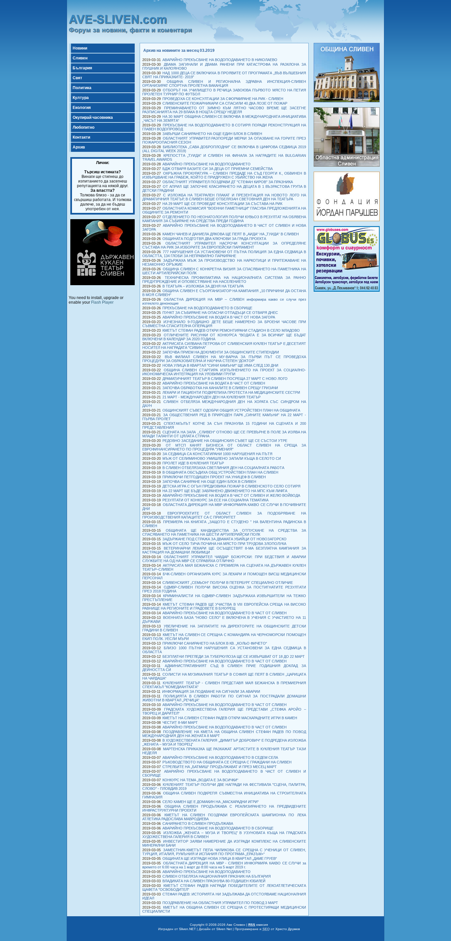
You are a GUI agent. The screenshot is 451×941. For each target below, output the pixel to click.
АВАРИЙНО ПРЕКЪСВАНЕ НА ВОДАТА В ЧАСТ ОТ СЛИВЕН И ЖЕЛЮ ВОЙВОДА (231, 495)
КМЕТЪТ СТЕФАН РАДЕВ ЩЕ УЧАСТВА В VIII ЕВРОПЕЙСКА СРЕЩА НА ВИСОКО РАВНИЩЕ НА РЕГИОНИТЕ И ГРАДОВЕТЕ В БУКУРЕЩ (224, 606)
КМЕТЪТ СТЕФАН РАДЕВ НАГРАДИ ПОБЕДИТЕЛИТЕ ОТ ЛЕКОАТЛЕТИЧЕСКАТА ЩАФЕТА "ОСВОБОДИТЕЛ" (224, 887)
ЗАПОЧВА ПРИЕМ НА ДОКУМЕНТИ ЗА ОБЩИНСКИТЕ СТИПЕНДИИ (220, 352)
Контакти (81, 137)
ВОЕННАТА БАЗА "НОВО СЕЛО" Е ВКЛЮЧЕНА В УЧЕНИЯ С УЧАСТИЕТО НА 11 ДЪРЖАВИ (224, 619)
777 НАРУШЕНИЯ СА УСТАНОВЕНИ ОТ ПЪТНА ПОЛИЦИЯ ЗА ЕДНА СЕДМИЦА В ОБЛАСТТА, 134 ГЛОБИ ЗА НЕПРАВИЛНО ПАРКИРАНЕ (224, 254)
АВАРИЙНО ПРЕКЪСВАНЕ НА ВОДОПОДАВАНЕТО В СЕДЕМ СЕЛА (220, 757)
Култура (81, 97)
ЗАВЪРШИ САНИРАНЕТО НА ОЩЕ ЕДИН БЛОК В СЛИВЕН (212, 134)
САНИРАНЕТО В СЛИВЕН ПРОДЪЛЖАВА (197, 823)
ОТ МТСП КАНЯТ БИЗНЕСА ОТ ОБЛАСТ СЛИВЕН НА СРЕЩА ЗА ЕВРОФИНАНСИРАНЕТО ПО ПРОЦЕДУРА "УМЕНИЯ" (224, 447)
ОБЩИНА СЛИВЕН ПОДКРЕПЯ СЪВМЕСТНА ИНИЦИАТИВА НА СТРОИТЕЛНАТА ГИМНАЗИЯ (224, 795)
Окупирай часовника (93, 117)
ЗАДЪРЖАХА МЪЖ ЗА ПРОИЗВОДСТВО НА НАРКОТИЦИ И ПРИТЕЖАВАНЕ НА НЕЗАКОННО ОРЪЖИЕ (224, 262)
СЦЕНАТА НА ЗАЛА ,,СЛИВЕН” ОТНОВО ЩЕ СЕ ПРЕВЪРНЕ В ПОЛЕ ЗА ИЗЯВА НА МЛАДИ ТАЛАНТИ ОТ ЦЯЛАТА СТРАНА (224, 434)
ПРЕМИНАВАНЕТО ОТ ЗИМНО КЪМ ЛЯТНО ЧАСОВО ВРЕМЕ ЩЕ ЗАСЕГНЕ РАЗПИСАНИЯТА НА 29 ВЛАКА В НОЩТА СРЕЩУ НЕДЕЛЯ (224, 110)
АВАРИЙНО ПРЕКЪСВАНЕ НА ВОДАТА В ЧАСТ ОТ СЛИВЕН (213, 383)
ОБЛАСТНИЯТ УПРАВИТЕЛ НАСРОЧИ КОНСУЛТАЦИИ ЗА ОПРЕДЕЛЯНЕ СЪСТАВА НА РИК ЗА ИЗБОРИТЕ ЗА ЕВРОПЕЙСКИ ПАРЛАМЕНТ (224, 245)
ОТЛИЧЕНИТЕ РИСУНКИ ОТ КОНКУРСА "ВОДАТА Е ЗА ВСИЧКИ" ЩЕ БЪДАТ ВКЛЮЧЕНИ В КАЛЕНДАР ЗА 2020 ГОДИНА (224, 337)
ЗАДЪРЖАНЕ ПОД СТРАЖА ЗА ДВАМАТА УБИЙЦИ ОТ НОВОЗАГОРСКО (224, 539)
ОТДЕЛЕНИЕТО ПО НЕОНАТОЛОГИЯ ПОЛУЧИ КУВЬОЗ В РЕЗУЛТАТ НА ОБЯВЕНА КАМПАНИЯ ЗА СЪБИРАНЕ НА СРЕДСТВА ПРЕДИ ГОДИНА (224, 219)
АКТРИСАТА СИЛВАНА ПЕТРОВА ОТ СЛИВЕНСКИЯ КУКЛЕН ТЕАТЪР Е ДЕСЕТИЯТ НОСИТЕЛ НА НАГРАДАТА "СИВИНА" (224, 346)
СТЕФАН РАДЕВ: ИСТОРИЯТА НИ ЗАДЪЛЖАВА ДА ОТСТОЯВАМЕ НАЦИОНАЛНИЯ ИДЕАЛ (224, 896)
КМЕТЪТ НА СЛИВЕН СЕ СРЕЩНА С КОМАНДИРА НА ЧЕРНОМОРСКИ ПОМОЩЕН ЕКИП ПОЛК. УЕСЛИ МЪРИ (224, 637)
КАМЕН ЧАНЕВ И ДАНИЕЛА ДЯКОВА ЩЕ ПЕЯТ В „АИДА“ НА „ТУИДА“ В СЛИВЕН (230, 234)
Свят (77, 78)
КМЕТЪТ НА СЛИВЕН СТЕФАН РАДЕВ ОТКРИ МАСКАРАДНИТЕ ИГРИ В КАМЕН (229, 718)
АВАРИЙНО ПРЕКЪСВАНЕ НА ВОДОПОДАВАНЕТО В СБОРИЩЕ (217, 828)
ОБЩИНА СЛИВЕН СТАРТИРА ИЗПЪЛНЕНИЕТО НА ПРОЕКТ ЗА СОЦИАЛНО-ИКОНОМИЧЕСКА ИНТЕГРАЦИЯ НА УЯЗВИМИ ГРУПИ (224, 372)
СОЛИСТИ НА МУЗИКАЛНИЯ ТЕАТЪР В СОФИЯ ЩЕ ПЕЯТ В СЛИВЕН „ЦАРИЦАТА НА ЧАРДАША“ (224, 676)
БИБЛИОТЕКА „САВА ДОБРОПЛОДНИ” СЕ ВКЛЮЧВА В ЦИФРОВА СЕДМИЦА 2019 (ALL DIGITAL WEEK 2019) (224, 149)
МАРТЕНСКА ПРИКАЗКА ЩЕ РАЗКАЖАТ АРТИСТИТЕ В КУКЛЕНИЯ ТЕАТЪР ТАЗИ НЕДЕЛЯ (224, 751)
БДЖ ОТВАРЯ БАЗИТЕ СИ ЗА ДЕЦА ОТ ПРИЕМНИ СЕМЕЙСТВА (217, 169)
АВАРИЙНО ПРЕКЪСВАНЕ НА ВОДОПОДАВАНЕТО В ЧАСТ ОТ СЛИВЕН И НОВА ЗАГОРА (224, 227)
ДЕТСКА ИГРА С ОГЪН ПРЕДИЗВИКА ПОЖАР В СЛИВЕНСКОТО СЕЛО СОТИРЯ (231, 486)
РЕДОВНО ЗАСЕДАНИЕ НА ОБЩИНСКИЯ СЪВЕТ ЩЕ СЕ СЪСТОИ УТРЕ (224, 441)
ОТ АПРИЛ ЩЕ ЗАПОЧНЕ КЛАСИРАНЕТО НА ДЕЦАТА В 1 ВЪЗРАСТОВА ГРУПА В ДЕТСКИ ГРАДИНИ (224, 188)
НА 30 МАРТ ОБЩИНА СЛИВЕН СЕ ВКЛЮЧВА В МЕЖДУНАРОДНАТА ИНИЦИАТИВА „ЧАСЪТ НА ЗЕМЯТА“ (224, 118)
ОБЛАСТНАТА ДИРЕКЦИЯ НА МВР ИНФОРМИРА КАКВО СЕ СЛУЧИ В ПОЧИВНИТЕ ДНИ (224, 507)
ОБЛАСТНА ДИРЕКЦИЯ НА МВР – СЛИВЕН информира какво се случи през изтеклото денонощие (224, 301)
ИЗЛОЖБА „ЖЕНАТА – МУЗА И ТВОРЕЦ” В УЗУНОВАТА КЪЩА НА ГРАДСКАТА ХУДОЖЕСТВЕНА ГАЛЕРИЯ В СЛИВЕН (224, 835)
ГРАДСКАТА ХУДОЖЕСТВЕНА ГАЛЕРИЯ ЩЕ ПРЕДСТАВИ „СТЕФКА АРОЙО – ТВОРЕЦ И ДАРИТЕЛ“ (224, 711)
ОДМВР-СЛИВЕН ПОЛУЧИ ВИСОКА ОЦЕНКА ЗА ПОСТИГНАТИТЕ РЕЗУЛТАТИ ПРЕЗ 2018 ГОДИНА (224, 589)
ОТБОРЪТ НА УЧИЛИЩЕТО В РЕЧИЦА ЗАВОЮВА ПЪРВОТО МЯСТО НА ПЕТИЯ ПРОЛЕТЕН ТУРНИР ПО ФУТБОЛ (224, 92)
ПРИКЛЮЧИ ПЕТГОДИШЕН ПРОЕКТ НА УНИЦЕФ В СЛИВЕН (214, 477)
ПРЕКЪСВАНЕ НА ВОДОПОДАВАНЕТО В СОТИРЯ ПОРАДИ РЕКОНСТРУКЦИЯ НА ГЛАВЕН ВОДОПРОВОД (224, 127)
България (82, 68)
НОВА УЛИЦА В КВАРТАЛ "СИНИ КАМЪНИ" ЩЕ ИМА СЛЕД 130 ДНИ (220, 365)
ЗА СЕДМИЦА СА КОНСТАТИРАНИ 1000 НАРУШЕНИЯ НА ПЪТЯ (217, 454)
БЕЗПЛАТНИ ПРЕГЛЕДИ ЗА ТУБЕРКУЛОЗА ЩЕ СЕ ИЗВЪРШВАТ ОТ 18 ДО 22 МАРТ (233, 656)
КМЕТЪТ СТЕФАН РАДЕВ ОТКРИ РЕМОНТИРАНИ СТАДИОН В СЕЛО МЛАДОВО (231, 330)
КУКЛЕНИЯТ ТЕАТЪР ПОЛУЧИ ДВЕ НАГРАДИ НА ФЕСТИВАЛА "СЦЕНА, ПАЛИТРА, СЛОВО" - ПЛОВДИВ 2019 (224, 786)
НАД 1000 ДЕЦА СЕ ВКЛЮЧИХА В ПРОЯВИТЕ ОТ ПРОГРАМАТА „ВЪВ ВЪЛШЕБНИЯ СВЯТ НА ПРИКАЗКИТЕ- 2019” (224, 75)
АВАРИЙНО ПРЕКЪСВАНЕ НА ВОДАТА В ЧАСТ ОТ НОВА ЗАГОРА (218, 317)
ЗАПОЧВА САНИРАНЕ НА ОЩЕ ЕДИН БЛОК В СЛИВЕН (209, 482)
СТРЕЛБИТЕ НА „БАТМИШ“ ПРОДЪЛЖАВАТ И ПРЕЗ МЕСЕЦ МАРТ (219, 767)
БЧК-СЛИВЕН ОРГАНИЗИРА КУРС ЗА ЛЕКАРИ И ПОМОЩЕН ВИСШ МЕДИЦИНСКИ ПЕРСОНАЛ (224, 576)
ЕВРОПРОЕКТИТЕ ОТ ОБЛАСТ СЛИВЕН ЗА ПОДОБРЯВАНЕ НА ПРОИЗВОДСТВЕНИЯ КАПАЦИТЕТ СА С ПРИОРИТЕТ (224, 515)
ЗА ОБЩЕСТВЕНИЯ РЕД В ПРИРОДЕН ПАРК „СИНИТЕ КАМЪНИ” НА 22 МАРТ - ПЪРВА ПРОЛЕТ (224, 417)
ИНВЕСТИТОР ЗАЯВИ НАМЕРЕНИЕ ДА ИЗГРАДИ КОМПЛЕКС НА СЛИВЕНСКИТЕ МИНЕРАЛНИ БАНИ (224, 843)
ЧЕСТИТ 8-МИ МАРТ (180, 722)
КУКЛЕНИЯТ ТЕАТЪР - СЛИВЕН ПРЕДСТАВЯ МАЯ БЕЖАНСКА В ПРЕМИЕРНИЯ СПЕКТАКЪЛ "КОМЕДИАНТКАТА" (224, 685)
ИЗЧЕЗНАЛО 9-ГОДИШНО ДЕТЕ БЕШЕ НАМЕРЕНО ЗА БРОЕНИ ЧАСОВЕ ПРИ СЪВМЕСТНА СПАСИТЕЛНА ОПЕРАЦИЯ (224, 324)
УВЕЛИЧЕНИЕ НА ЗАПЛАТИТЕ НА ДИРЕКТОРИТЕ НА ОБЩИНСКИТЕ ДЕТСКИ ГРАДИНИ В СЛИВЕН (224, 628)
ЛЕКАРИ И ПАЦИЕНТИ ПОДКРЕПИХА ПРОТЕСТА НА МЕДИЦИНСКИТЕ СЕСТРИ (231, 392)
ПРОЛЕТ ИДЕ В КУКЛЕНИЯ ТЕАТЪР (193, 463)
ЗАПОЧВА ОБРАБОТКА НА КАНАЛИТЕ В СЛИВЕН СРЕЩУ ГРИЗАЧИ (220, 388)
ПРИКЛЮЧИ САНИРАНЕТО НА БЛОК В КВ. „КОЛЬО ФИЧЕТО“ (214, 643)
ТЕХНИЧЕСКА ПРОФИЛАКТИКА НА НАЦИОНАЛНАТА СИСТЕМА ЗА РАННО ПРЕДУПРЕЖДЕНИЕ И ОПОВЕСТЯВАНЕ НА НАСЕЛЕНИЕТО (224, 280)
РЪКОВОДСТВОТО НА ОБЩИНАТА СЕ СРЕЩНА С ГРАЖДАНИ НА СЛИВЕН (227, 762)
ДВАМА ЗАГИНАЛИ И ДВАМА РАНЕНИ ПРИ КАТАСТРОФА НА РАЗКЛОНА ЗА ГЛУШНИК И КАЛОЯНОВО (224, 66)
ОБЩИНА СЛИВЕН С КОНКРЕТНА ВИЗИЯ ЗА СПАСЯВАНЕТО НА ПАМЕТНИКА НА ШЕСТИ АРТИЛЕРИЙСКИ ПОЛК (224, 271)
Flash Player (102, 302)
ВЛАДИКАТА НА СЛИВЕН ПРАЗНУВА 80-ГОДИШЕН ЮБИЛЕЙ (213, 881)
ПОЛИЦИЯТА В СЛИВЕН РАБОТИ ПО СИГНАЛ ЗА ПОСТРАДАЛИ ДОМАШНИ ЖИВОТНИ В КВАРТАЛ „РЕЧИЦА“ (224, 698)
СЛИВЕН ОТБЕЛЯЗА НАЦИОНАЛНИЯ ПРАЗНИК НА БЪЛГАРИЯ (216, 876)
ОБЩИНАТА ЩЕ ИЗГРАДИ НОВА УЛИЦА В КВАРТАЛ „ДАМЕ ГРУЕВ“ (219, 858)
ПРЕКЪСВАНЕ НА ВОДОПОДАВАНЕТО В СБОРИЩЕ (207, 308)
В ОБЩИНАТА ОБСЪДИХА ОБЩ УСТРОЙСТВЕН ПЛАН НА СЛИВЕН (220, 472)
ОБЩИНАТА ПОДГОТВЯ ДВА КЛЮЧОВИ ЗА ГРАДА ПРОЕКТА (214, 239)
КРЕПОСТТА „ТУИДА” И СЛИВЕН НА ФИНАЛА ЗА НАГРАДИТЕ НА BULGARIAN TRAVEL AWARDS (224, 157)
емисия (258, 924)
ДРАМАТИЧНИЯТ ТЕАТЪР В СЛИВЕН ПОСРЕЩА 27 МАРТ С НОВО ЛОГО (225, 379)
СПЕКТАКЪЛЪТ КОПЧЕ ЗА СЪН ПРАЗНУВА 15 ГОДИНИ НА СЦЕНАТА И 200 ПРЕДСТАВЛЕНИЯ (224, 425)
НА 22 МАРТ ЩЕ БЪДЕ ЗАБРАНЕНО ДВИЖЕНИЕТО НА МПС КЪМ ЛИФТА (224, 491)
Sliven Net (224, 929)
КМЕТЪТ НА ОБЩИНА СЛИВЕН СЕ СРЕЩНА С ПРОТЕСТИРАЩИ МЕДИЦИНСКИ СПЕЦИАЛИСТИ (224, 909)
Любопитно (83, 127)
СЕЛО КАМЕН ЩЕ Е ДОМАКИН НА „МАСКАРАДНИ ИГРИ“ (210, 802)
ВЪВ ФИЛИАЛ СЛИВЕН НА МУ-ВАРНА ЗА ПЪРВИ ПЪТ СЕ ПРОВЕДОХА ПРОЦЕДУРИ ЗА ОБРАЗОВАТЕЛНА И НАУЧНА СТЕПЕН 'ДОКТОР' (224, 359)
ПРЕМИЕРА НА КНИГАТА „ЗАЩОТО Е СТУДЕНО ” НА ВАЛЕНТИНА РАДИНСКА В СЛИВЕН (224, 524)
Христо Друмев (287, 929)
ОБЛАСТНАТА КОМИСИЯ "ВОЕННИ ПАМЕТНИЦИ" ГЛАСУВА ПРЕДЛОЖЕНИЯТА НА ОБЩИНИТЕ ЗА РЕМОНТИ (224, 210)
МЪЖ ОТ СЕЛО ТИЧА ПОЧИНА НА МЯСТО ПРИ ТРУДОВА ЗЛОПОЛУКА (224, 544)
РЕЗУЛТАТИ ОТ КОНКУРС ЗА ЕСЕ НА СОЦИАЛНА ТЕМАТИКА (215, 500)
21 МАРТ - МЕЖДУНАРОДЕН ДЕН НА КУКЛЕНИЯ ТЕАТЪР (211, 397)
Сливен (80, 58)
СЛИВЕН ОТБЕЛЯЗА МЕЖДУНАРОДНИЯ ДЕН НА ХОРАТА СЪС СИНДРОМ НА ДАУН (224, 404)
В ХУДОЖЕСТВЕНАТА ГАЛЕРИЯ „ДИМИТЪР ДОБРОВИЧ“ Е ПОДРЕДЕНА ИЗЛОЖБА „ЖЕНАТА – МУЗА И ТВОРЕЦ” (224, 742)
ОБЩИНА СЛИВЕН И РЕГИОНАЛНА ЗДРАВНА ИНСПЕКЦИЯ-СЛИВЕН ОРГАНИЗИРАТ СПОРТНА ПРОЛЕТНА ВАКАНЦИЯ (224, 83)
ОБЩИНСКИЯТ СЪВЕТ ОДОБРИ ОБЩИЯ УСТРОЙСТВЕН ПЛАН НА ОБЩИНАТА (231, 410)
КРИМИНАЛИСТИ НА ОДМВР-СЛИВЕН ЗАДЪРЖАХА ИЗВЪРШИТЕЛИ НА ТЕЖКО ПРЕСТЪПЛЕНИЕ (224, 598)
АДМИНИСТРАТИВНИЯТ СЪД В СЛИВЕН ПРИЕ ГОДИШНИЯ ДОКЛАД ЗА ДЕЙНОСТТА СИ (224, 668)
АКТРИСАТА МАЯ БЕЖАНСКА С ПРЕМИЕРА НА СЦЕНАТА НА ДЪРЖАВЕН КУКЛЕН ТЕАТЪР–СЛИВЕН (224, 567)
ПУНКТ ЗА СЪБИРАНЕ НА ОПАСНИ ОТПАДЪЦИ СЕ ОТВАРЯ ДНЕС (220, 313)
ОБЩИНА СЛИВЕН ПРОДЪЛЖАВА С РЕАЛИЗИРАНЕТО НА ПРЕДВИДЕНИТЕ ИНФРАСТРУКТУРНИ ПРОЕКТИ (224, 808)
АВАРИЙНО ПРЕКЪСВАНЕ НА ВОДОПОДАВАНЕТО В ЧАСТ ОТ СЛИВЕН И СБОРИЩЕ (224, 773)
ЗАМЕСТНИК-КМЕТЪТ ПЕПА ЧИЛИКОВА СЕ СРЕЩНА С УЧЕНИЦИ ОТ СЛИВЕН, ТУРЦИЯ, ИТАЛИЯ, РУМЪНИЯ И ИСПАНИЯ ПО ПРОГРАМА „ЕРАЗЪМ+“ (224, 852)
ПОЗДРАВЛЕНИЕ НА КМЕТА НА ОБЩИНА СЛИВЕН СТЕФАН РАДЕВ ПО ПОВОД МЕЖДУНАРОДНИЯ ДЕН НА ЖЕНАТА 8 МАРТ (224, 734)
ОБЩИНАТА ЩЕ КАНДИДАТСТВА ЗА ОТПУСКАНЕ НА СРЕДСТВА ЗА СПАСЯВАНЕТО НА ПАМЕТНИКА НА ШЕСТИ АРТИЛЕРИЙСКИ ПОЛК (224, 532)
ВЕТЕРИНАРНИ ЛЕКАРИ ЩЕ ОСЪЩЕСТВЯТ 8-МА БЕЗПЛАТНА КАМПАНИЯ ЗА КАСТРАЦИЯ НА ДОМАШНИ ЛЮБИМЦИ (224, 550)
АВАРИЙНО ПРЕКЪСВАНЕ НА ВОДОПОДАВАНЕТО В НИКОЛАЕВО (219, 60)
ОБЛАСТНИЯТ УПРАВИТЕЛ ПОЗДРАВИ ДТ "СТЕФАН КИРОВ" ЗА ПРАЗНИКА (227, 182)
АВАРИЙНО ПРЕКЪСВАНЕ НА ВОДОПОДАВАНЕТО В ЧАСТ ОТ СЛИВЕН (224, 613)
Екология (82, 107)
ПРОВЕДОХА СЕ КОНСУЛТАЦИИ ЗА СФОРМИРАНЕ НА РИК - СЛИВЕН (222, 99)
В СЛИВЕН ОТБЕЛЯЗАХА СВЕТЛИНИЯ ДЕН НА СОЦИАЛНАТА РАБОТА (223, 468)
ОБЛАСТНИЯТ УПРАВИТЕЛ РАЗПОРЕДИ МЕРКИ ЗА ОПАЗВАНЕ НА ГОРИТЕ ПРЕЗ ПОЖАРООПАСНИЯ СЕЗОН (224, 140)
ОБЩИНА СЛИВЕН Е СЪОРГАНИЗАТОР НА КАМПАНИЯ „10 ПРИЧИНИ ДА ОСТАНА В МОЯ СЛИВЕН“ (224, 293)
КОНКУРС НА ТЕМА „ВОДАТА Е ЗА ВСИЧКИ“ (200, 780)
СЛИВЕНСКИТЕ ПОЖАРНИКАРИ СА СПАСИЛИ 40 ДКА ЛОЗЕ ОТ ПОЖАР (224, 103)
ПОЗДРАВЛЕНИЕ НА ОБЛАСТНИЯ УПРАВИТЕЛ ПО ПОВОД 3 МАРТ (220, 903)
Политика (82, 87)
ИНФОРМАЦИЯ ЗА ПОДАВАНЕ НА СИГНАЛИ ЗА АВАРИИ (211, 691)
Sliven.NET (187, 929)
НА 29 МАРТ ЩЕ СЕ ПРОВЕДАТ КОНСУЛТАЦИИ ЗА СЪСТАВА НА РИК (222, 204)
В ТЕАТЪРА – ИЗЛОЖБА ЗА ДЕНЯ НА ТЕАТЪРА (203, 286)
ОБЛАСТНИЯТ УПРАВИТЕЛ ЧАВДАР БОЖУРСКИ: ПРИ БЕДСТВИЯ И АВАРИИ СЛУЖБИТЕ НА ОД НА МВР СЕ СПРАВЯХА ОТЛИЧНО (224, 559)
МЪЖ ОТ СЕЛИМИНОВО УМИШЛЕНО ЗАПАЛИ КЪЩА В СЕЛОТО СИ (221, 458)
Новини (80, 48)
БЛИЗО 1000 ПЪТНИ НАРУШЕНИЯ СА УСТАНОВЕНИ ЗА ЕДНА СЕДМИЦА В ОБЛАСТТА (224, 650)
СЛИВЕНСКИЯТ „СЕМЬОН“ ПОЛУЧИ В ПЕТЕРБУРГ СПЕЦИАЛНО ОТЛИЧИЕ (227, 583)
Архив (79, 147)
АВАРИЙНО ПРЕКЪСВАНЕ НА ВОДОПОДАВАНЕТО (206, 164)
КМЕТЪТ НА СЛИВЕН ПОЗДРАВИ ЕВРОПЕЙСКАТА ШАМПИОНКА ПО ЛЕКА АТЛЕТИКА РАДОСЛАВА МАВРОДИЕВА (224, 817)
